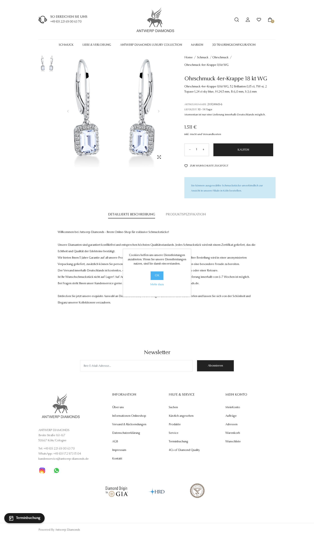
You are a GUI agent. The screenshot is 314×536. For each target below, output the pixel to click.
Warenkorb (232, 433)
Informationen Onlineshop (129, 416)
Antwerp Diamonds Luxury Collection (151, 45)
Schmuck (66, 45)
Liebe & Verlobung (96, 45)
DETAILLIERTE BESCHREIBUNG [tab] (131, 214)
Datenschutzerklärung (126, 433)
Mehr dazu (157, 284)
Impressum (119, 450)
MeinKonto (232, 407)
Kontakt (117, 458)
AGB (115, 441)
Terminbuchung (178, 441)
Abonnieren (215, 365)
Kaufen (243, 150)
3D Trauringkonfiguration (233, 45)
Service (173, 433)
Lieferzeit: (190, 109)
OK (157, 275)
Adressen (231, 424)
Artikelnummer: (195, 104)
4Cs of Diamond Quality (184, 450)
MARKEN (197, 45)
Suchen (173, 407)
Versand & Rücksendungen (129, 424)
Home (188, 57)
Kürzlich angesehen (181, 416)
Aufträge (231, 416)
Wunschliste (233, 441)
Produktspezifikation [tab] (186, 214)
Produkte (175, 424)
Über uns (118, 407)
